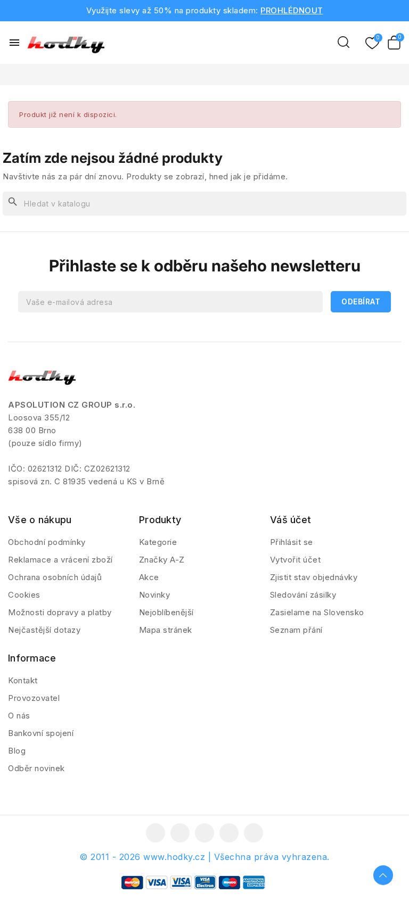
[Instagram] (229, 832)
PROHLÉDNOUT (291, 10)
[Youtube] (204, 832)
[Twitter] (180, 832)
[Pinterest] (253, 832)
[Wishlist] (372, 43)
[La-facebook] (155, 832)
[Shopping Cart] (394, 42)
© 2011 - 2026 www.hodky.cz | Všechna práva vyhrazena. (204, 857)
